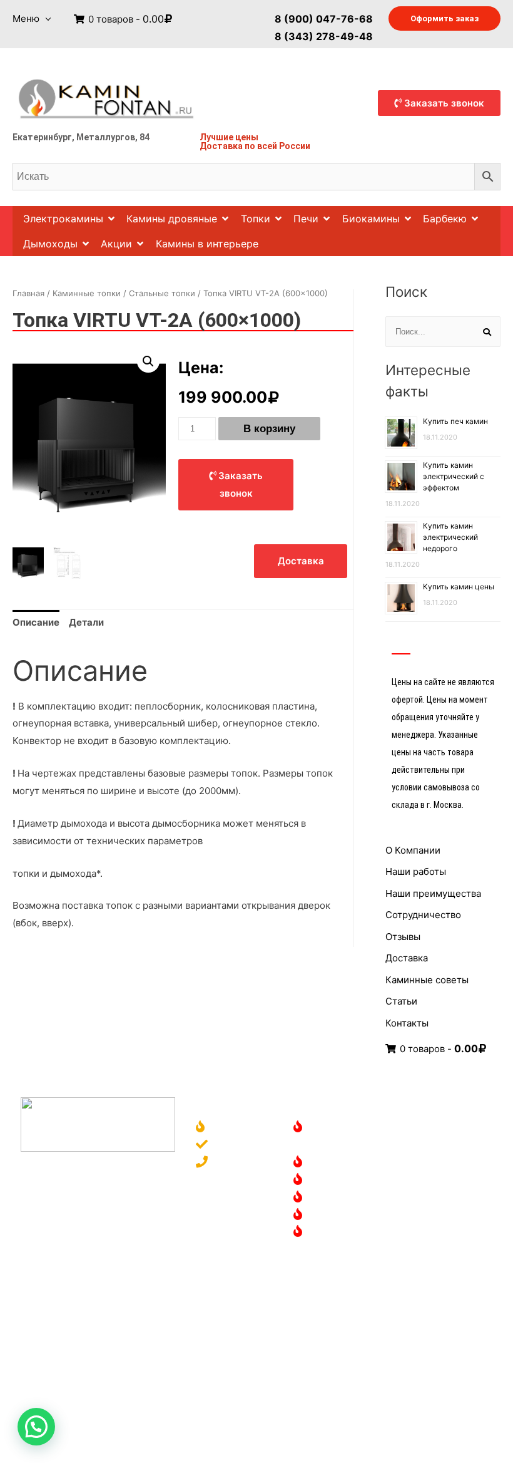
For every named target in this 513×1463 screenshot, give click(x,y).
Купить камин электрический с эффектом (453, 476)
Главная (28, 293)
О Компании (412, 850)
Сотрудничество (423, 915)
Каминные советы (427, 980)
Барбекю (445, 218)
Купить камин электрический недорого (450, 537)
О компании (240, 1128)
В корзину (269, 429)
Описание (36, 622)
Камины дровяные (171, 218)
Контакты (407, 1023)
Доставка (221, 146)
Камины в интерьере (207, 243)
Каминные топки (87, 293)
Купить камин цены (458, 586)
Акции (116, 243)
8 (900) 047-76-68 (324, 18)
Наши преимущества (433, 893)
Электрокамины (63, 218)
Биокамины (371, 218)
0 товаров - (125, 19)
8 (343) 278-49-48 (324, 35)
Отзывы (402, 937)
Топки (255, 218)
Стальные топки (162, 293)
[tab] (36, 622)
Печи (305, 218)
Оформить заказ (444, 18)
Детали (86, 622)
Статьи (401, 1001)
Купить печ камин (455, 421)
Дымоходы (50, 243)
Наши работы (415, 871)
